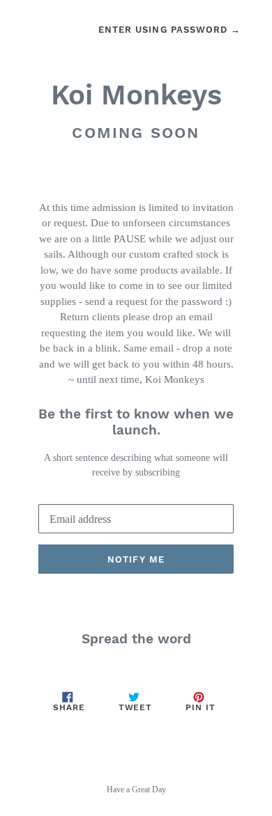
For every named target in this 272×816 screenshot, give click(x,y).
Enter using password (169, 29)
